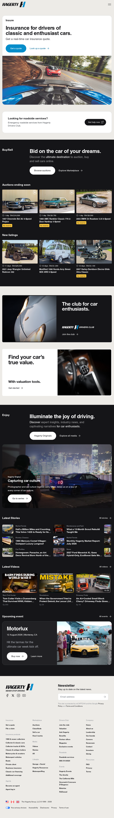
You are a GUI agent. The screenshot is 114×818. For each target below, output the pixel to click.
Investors (90, 750)
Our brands (90, 736)
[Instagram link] (18, 695)
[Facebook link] (7, 695)
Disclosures (44, 808)
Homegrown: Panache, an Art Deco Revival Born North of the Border (32, 555)
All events (103, 616)
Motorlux (62, 788)
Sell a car (36, 732)
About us (89, 728)
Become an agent (13, 786)
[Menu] (109, 4)
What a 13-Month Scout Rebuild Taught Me (83, 530)
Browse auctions (42, 170)
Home (88, 725)
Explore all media (68, 436)
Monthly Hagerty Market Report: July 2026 (83, 542)
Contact (89, 746)
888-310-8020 (64, 761)
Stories (35, 750)
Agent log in (10, 789)
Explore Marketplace (69, 170)
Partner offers (64, 739)
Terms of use (64, 808)
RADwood (63, 792)
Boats (8, 761)
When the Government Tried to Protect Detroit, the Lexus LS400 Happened (56, 601)
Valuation (62, 728)
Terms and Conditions (74, 706)
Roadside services (66, 757)
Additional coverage (14, 775)
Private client (11, 764)
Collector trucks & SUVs (15, 746)
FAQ (87, 764)
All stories (103, 518)
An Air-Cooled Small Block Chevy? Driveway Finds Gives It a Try (93, 601)
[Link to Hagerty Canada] (12, 802)
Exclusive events (66, 746)
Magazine (63, 743)
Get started (13, 388)
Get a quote (16, 48)
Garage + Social (39, 764)
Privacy (89, 768)
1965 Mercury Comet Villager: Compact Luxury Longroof (31, 542)
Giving (88, 754)
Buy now (15, 656)
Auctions (36, 725)
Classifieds (37, 728)
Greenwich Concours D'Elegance (67, 783)
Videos (35, 746)
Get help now (94, 122)
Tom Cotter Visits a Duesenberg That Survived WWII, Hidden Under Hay (19, 601)
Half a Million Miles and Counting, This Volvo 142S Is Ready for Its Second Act (33, 532)
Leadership (90, 732)
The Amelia (63, 775)
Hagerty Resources (40, 768)
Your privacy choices (18, 808)
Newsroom (90, 743)
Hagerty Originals (43, 436)
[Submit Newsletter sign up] (104, 696)
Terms (88, 771)
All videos (103, 567)
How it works (38, 736)
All (34, 753)
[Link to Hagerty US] (7, 802)
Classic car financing (14, 771)
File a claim (10, 728)
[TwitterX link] (13, 695)
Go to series (18, 498)
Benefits (62, 736)
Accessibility (33, 808)
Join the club (68, 334)
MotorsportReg (38, 771)
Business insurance (14, 768)
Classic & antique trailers (16, 750)
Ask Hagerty (64, 732)
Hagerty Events (65, 771)
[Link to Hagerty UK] (17, 802)
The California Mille (66, 778)
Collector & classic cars (15, 743)
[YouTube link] (24, 695)
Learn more (36, 656)
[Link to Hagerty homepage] (20, 688)
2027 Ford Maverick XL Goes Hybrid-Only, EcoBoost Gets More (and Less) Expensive (84, 555)
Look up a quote (38, 48)
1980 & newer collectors (15, 739)
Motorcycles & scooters (15, 753)
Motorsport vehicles (14, 757)
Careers (89, 739)
